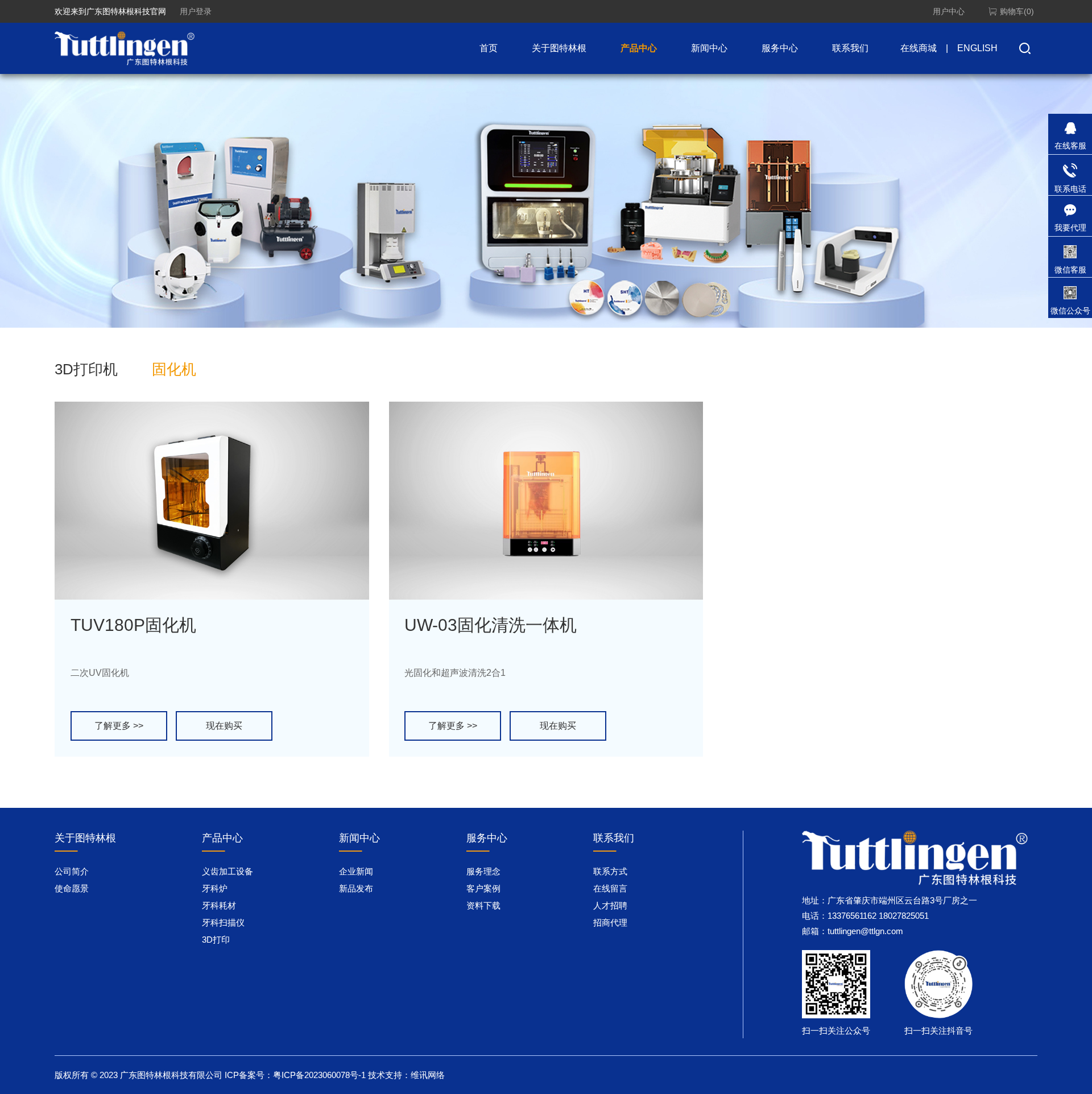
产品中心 (639, 48)
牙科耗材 (219, 905)
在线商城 (918, 48)
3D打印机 (86, 369)
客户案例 (483, 888)
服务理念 (483, 871)
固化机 (174, 369)
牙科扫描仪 (223, 922)
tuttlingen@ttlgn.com (865, 931)
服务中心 (780, 48)
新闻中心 (709, 48)
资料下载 (483, 905)
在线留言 (610, 888)
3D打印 (216, 939)
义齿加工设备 (227, 871)
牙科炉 (215, 888)
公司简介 (72, 871)
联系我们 (850, 48)
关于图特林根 (559, 48)
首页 (488, 48)
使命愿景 (72, 888)
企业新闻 (356, 871)
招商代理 (610, 922)
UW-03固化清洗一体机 (490, 625)
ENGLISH (977, 48)
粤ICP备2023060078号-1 (319, 1075)
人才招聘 (610, 905)
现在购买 (224, 725)
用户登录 (196, 11)
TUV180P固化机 (133, 625)
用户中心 (949, 11)
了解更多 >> (118, 725)
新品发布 (356, 888)
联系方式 (610, 871)
